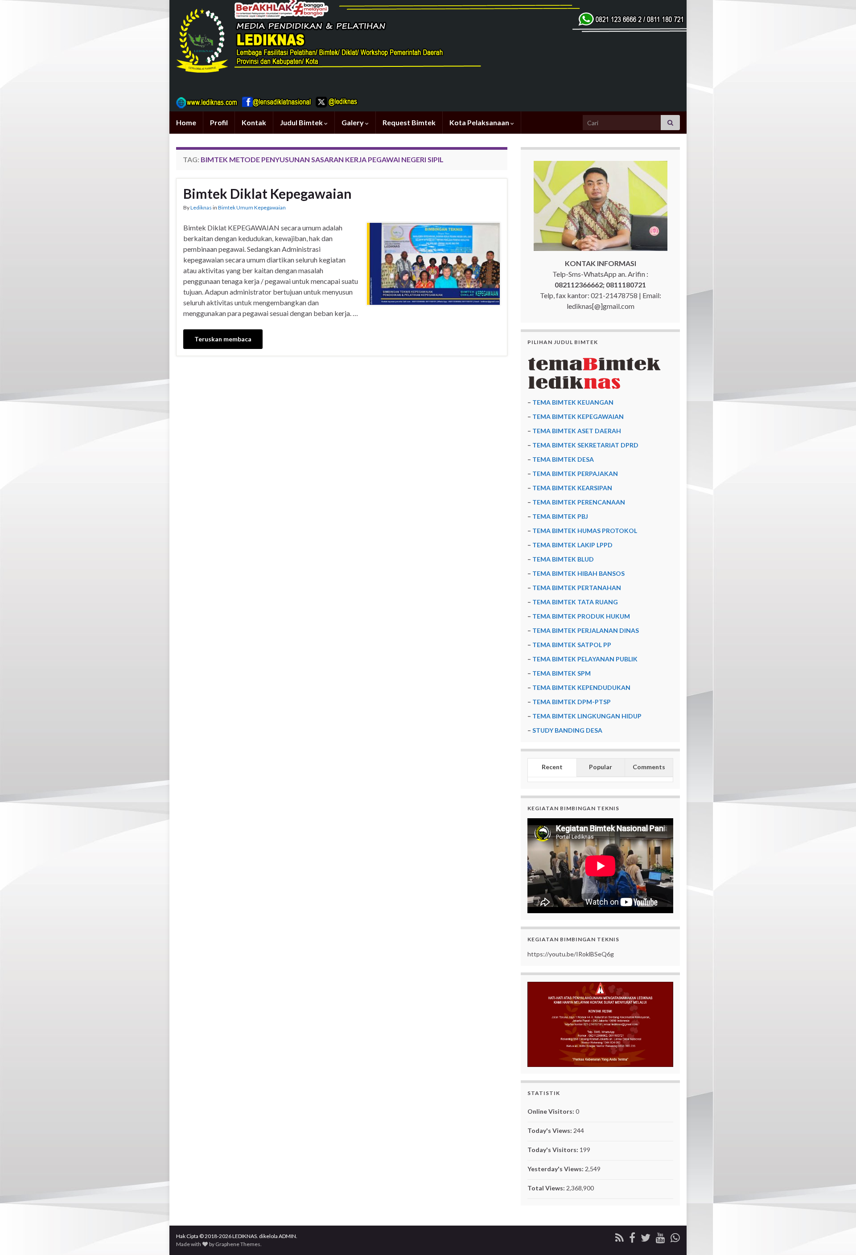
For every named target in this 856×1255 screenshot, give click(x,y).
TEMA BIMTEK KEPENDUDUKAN (581, 687)
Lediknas (201, 207)
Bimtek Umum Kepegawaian (252, 207)
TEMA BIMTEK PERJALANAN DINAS (585, 630)
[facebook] (632, 1236)
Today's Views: (550, 1130)
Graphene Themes (237, 1244)
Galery (353, 122)
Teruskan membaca (222, 339)
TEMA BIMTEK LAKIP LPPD (572, 545)
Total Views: (546, 1188)
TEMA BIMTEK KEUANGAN (572, 402)
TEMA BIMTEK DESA (563, 459)
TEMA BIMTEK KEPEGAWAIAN (578, 416)
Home (186, 122)
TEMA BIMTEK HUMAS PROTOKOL (584, 530)
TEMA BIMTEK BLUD (563, 559)
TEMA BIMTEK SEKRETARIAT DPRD (585, 445)
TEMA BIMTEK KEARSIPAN (572, 488)
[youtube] (660, 1236)
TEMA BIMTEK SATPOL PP (571, 644)
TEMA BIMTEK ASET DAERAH (576, 431)
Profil (219, 122)
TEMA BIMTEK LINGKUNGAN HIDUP (587, 716)
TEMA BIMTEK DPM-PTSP (571, 701)
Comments (649, 767)
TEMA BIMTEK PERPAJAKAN (575, 473)
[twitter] (645, 1236)
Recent (552, 767)
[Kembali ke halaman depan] (428, 55)
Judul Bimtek (302, 122)
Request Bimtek (409, 122)
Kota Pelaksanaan (479, 122)
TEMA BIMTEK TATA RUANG (575, 602)
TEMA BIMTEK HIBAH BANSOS (578, 573)
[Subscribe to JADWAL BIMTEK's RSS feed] (619, 1236)
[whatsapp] (675, 1236)
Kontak (254, 122)
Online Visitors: (551, 1111)
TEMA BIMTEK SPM (561, 673)
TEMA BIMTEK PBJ (560, 516)
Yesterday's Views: (556, 1169)
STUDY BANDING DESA (567, 730)
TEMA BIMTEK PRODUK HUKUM (581, 616)
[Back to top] (836, 1235)
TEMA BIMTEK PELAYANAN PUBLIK (585, 659)
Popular (600, 767)
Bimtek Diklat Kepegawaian (267, 193)
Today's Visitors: (553, 1149)
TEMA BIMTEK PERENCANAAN (578, 502)
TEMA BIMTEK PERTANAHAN (576, 587)
